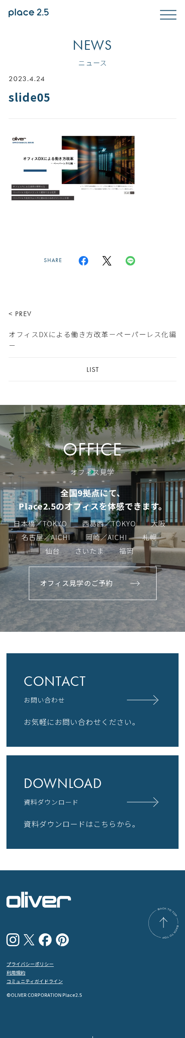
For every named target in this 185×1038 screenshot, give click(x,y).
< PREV (92, 329)
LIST (92, 369)
